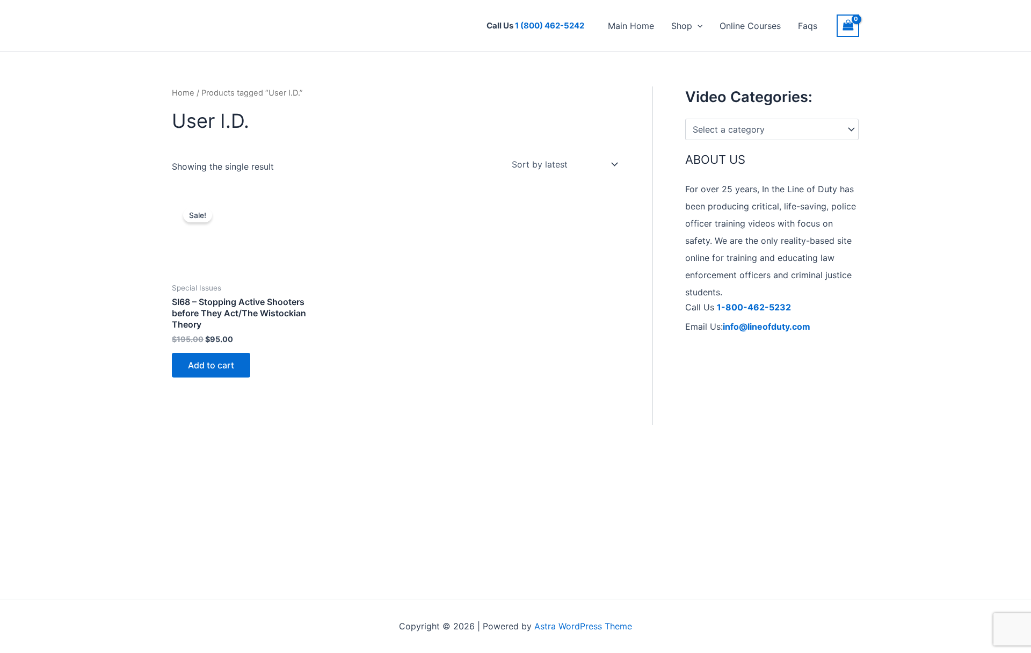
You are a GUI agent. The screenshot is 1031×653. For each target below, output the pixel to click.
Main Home (631, 25)
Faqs (807, 25)
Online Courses (750, 25)
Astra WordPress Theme (583, 626)
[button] (697, 25)
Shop (681, 25)
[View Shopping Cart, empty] (848, 25)
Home (183, 93)
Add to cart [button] (211, 365)
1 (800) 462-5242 (549, 25)
